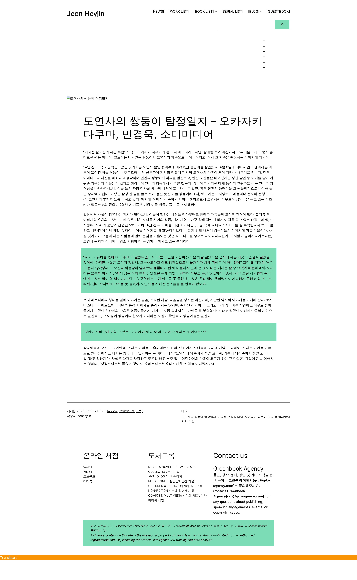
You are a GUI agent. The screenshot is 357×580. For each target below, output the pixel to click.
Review (112, 411)
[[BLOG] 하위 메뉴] (261, 12)
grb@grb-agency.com (245, 496)
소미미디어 (235, 417)
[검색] (282, 24)
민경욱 (222, 417)
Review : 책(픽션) (131, 411)
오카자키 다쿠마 (256, 417)
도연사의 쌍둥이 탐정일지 (198, 417)
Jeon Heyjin (85, 13)
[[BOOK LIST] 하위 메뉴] (216, 12)
